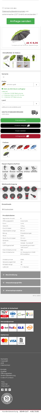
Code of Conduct (7, 377)
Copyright (4, 361)
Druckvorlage (8, 209)
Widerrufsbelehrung (8, 375)
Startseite (4, 359)
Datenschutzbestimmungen (13, 11)
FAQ (3, 382)
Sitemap (4, 384)
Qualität (3, 371)
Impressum (5, 386)
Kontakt (3, 369)
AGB (2, 363)
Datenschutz (5, 365)
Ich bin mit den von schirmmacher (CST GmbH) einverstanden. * (19, 11)
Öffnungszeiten (6, 373)
